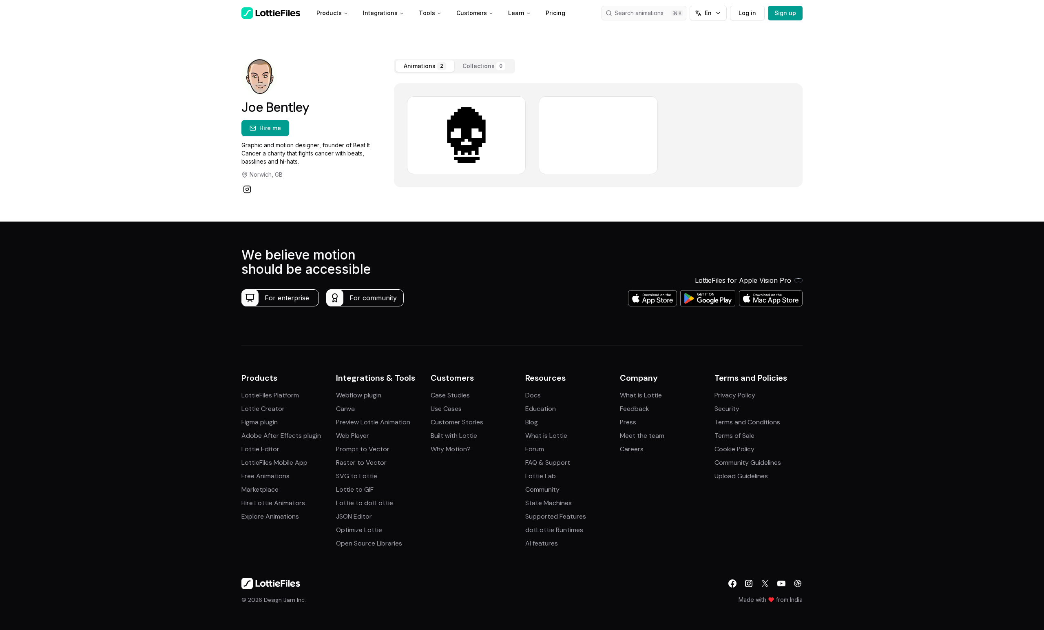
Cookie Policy (734, 449)
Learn (516, 12)
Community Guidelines (747, 462)
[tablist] (454, 66)
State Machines (548, 503)
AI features (541, 543)
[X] (765, 583)
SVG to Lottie (356, 476)
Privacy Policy (734, 395)
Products (329, 12)
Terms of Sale (734, 435)
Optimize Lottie (359, 530)
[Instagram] (247, 189)
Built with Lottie (454, 435)
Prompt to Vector (362, 449)
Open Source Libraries (369, 543)
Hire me (270, 127)
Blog (531, 422)
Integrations (380, 12)
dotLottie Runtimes (554, 530)
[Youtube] (781, 583)
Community (542, 489)
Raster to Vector (361, 462)
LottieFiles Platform (270, 395)
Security (726, 408)
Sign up (785, 12)
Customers (471, 12)
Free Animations (265, 476)
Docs (533, 395)
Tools (427, 12)
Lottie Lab (540, 476)
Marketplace (260, 489)
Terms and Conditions (747, 422)
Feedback (634, 408)
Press (628, 422)
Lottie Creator (263, 408)
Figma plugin (259, 422)
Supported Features (555, 516)
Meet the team (642, 435)
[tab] (425, 66)
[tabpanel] (598, 135)
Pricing (555, 12)
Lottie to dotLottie (364, 503)
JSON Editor (354, 516)
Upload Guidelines (741, 476)
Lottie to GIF (355, 489)
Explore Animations (270, 516)
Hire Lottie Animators (273, 503)
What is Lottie (546, 435)
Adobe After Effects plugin (281, 435)
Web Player (352, 435)
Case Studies (450, 395)
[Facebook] (732, 583)
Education (540, 408)
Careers (632, 449)
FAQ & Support (547, 462)
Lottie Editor (260, 449)
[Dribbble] (798, 583)
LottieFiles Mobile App (274, 462)
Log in (747, 12)
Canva (345, 408)
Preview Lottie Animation (373, 422)
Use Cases (446, 408)
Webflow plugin (358, 395)
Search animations (639, 12)
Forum (534, 449)
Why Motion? (451, 449)
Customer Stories (457, 422)
